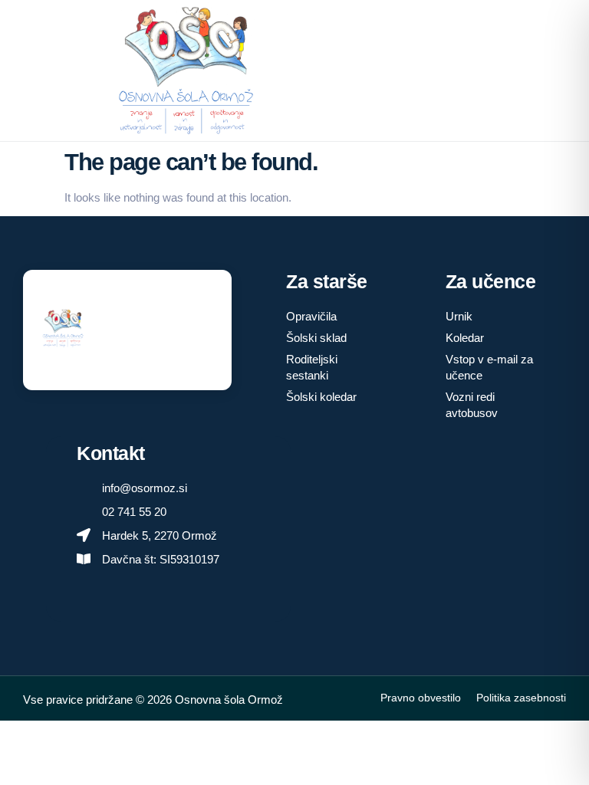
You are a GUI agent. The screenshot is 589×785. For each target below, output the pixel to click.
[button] (392, 70)
